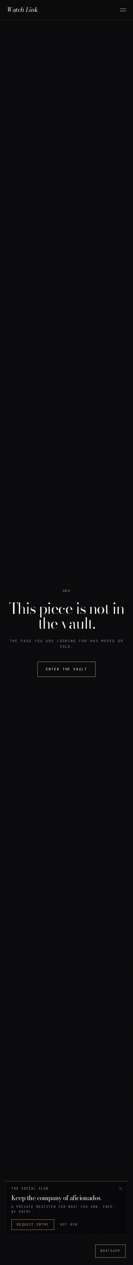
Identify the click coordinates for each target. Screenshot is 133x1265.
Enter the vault (67, 669)
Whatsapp (110, 1251)
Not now (69, 1225)
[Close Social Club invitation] (120, 1189)
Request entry (33, 1225)
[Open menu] (123, 9)
